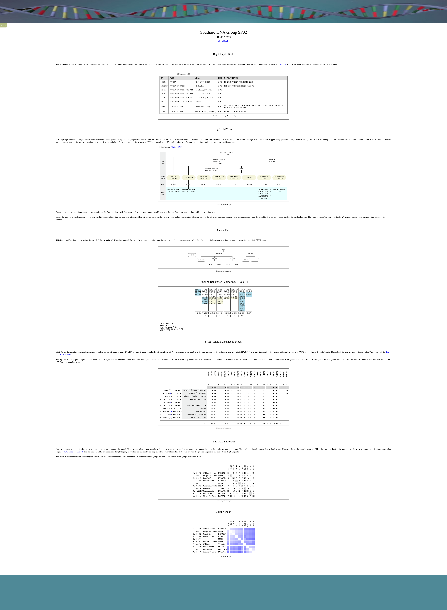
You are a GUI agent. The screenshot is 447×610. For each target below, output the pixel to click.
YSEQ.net (282, 64)
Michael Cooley (223, 41)
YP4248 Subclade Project (72, 452)
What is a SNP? (176, 147)
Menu (3, 25)
